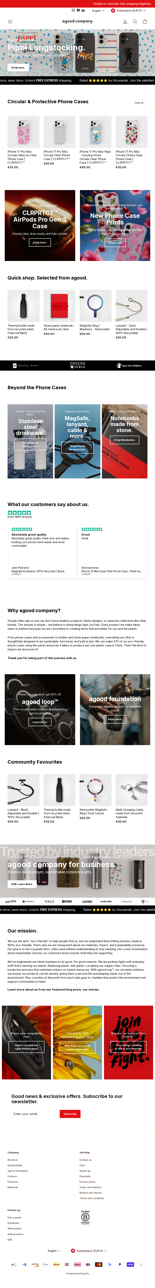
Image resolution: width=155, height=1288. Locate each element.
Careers (12, 1176)
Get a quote (14, 1217)
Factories (13, 1181)
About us (13, 1159)
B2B (10, 1239)
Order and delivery (90, 1187)
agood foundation (18, 1170)
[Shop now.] (115, 225)
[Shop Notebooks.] (124, 441)
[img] (77, 513)
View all (139, 102)
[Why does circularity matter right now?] (77, 1042)
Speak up (85, 1170)
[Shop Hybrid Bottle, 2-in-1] (30, 441)
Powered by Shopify (77, 1273)
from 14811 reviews (20, 517)
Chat (82, 1165)
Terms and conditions (92, 1198)
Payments (85, 1176)
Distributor (13, 1223)
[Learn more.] (40, 709)
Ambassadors (15, 1234)
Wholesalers (15, 1228)
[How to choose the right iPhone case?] (26, 1042)
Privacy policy (87, 1181)
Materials (13, 1187)
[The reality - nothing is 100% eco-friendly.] (128, 1042)
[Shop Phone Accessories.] (77, 441)
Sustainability (15, 1165)
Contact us (86, 1159)
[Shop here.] (40, 225)
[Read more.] (115, 709)
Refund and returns (91, 1192)
